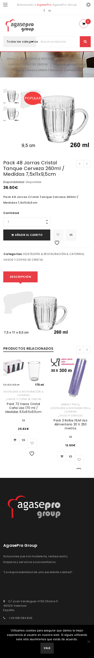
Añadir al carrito (28, 235)
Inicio (11, 59)
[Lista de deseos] (57, 234)
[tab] (20, 276)
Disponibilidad (13, 182)
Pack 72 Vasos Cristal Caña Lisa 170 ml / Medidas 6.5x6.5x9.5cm (23, 408)
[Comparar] (23, 440)
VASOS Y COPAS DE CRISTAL (28, 64)
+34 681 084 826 (20, 618)
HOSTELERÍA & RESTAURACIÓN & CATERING (51, 59)
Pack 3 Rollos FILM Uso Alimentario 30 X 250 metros (70, 424)
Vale (47, 648)
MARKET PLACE (70, 404)
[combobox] (24, 41)
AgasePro (44, 5)
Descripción (20, 277)
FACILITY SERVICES (71, 415)
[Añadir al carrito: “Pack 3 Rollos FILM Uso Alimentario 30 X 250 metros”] (61, 456)
